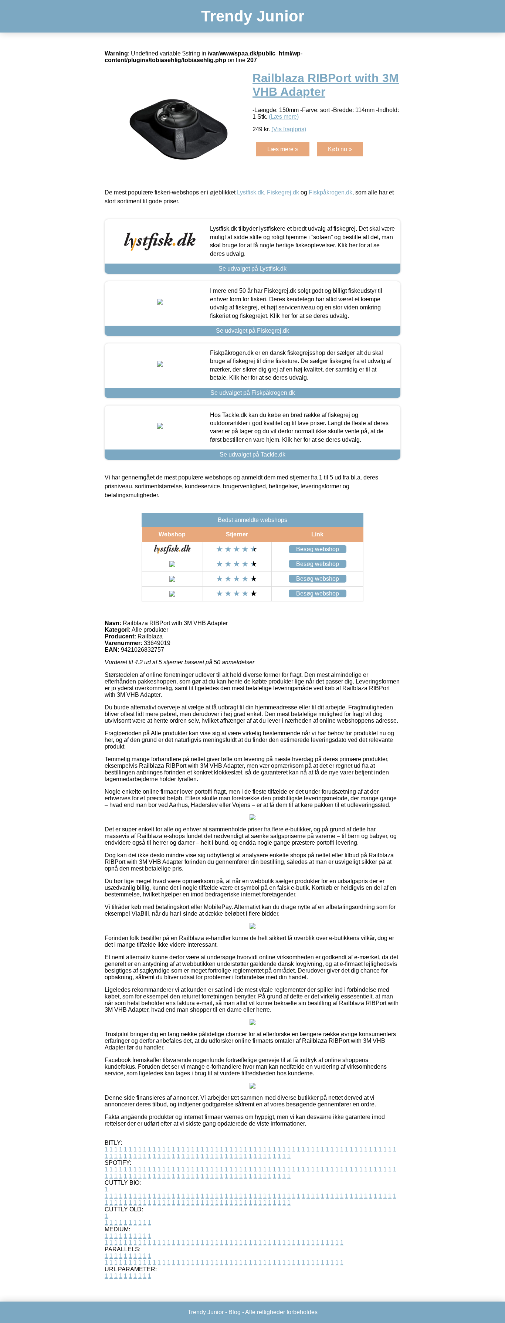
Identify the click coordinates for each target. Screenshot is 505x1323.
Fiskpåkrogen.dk (330, 192)
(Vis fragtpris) (288, 129)
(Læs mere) (284, 116)
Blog (234, 1312)
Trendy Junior (252, 16)
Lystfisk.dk (250, 192)
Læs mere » (282, 149)
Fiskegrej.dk (283, 192)
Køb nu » (340, 149)
